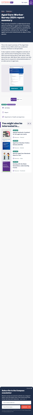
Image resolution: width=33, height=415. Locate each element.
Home (2, 11)
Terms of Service (7, 411)
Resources (9, 11)
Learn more (23, 399)
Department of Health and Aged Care (14, 117)
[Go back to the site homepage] (7, 2)
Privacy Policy (28, 410)
